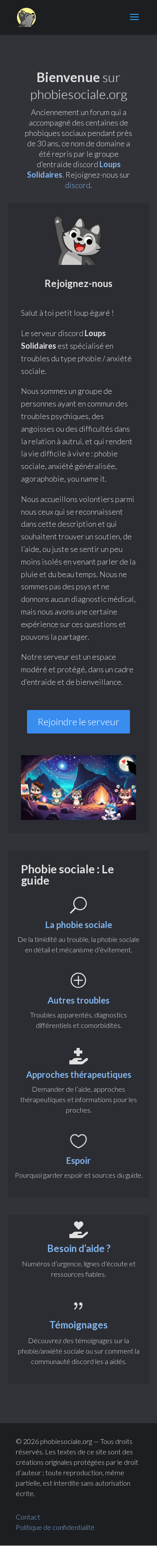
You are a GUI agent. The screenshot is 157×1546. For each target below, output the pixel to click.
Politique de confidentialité (56, 1527)
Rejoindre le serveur (78, 721)
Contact (28, 1517)
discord (77, 185)
